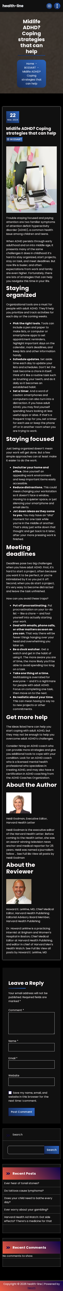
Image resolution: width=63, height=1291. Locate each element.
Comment (16, 1010)
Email (12, 1058)
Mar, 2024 (12, 116)
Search (18, 1134)
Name (13, 1041)
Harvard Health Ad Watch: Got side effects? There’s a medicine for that (28, 1219)
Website (13, 1075)
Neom (31, 1288)
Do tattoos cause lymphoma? (24, 1191)
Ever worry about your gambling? (26, 1210)
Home (30, 64)
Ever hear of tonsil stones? (21, 1183)
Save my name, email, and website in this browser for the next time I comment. (28, 1097)
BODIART (30, 68)
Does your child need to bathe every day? (28, 1200)
